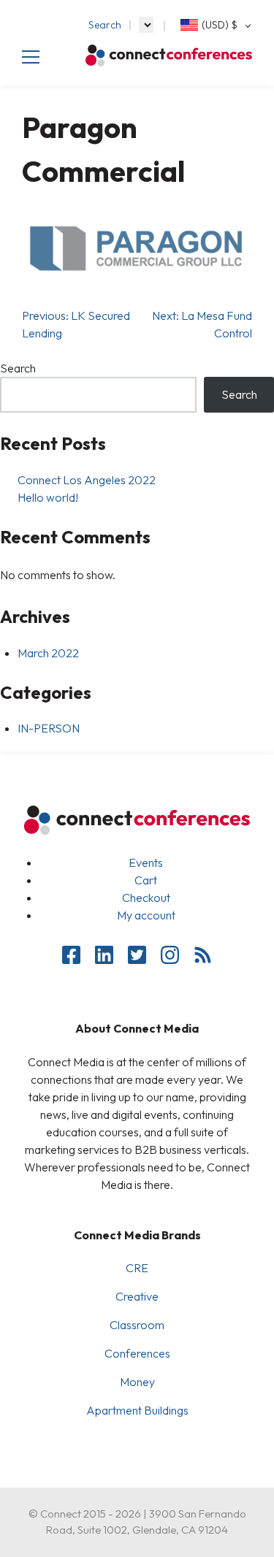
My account (146, 915)
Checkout (146, 897)
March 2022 (48, 653)
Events (146, 862)
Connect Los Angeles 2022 (87, 480)
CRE (137, 1267)
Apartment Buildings (137, 1410)
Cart (145, 880)
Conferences (137, 1353)
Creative (137, 1296)
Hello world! (48, 497)
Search (104, 24)
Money (137, 1381)
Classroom (137, 1324)
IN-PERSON (49, 728)
